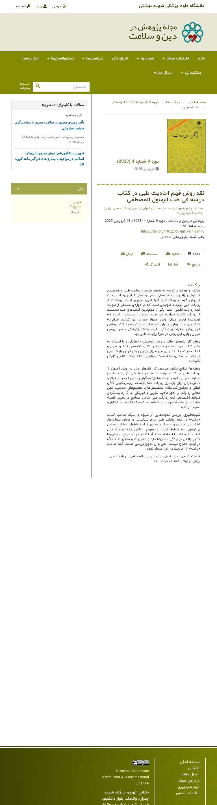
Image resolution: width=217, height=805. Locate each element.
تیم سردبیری (188, 786)
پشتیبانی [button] (192, 72)
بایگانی (193, 768)
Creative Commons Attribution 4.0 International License (125, 777)
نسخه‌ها (151, 254)
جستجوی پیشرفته (24, 86)
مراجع (195, 264)
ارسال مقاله (163, 72)
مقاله (195, 254)
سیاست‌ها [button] (94, 58)
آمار (175, 264)
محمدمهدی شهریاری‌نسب (183, 208)
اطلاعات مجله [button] (177, 58)
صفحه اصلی (196, 102)
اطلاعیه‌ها (30, 58)
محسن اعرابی (150, 208)
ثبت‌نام (21, 6)
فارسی (57, 6)
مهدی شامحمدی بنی (121, 208)
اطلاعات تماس (187, 793)
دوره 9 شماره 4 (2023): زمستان (134, 102)
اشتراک (154, 264)
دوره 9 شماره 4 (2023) (138, 161)
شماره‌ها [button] (147, 58)
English (75, 207)
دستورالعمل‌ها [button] (62, 58)
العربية (76, 212)
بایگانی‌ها (173, 102)
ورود (39, 6)
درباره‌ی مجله (188, 780)
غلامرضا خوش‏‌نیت (190, 213)
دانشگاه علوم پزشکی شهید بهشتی (171, 6)
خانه (201, 58)
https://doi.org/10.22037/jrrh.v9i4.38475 (172, 231)
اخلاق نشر (120, 58)
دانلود (175, 254)
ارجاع (129, 254)
